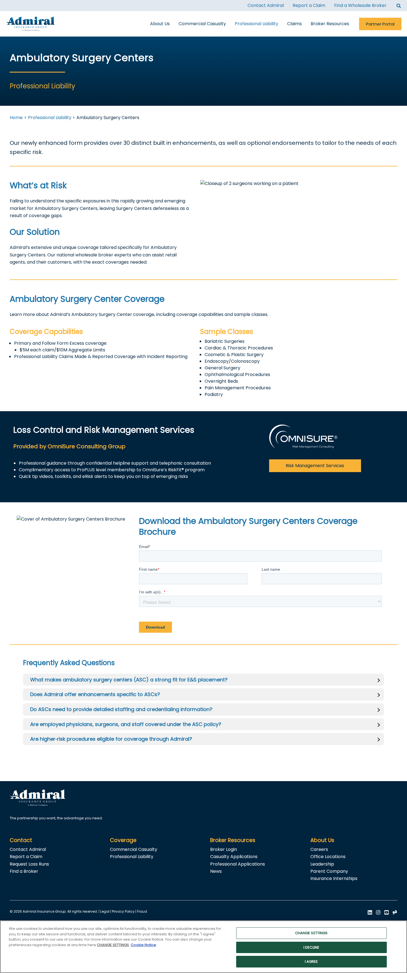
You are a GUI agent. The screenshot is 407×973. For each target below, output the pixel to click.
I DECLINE (311, 947)
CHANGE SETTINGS (311, 933)
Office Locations (328, 856)
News (216, 871)
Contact (21, 840)
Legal (104, 911)
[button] (398, 6)
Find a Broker (24, 871)
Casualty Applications (233, 856)
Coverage (123, 840)
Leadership (322, 864)
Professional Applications (237, 864)
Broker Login (223, 849)
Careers (319, 849)
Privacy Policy (123, 911)
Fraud (142, 911)
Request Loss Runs (29, 864)
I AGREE (311, 961)
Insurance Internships (333, 878)
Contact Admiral (28, 849)
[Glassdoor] (394, 912)
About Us (322, 840)
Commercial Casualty (133, 849)
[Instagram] (378, 912)
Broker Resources (232, 840)
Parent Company (329, 871)
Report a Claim (26, 856)
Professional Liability (131, 856)
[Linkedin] (369, 912)
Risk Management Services (315, 465)
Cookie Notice (143, 945)
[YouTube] (386, 912)
